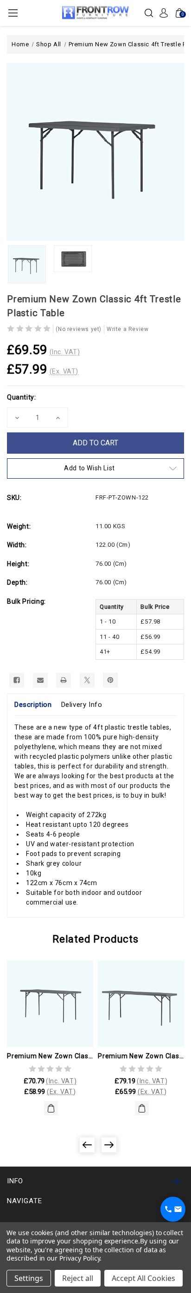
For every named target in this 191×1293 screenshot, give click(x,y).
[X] (87, 680)
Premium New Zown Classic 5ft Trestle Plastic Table (50, 1056)
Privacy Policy (79, 1258)
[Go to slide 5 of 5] (87, 1144)
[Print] (63, 680)
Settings (28, 1278)
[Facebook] (16, 680)
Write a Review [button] (127, 329)
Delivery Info (81, 704)
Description (33, 704)
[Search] (149, 13)
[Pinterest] (110, 680)
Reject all (77, 1278)
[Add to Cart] (51, 1108)
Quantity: (21, 397)
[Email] (40, 680)
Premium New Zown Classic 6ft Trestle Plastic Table (141, 1056)
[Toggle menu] (12, 12)
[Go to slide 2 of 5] (109, 1144)
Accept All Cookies (143, 1278)
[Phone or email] (172, 1209)
